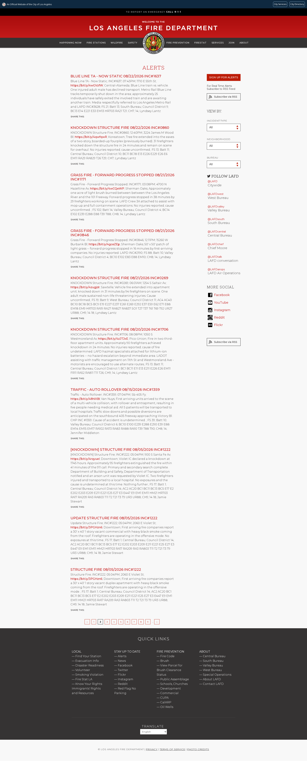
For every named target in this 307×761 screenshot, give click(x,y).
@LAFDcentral (217, 231)
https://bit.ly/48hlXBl (85, 399)
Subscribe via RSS (225, 96)
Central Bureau (214, 656)
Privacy (152, 749)
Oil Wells (166, 707)
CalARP (165, 702)
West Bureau (212, 670)
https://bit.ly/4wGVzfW (87, 85)
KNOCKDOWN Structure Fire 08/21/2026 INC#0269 (119, 278)
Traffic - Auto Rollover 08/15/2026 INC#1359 (115, 389)
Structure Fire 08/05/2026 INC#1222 (106, 569)
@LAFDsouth (216, 219)
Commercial (169, 693)
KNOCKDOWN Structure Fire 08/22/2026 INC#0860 (120, 127)
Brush (164, 661)
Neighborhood (218, 139)
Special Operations (217, 674)
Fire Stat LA (83, 679)
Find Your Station (88, 656)
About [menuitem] (244, 42)
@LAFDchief (215, 244)
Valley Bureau (213, 665)
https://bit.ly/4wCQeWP (107, 188)
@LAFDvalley (216, 206)
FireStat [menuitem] (200, 42)
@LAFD (212, 181)
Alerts (122, 656)
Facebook (125, 665)
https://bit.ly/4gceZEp (104, 244)
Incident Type (217, 120)
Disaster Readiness (89, 665)
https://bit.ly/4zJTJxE (113, 338)
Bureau (212, 157)
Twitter (123, 670)
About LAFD (212, 679)
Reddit (123, 684)
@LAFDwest (215, 194)
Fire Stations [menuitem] (96, 42)
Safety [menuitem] (132, 42)
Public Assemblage (174, 679)
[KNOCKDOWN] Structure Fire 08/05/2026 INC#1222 (121, 449)
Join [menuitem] (232, 42)
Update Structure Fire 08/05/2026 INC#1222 (114, 518)
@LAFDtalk (215, 256)
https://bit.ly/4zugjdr (85, 287)
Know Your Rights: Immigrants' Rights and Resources (87, 688)
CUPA (164, 697)
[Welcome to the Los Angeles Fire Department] (153, 30)
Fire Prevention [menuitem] (177, 42)
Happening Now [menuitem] (71, 42)
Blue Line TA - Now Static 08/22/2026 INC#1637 (116, 76)
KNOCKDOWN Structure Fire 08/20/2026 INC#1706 (119, 329)
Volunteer (82, 670)
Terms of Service (172, 749)
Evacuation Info (87, 661)
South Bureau (213, 661)
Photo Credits (198, 749)
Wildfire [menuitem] (117, 42)
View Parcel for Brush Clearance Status (169, 670)
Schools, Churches (174, 684)
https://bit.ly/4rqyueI (85, 459)
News (122, 661)
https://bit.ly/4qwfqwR (91, 137)
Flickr (122, 674)
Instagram (125, 679)
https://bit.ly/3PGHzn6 (86, 527)
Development (170, 688)
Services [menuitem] (218, 42)
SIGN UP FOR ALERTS (223, 77)
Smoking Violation (89, 674)
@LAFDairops (216, 269)
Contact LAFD (213, 684)
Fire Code (167, 656)
